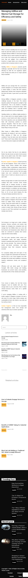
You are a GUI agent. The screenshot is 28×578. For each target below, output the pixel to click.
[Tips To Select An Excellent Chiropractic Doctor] (5, 497)
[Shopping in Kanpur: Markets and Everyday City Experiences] (5, 557)
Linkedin (12, 576)
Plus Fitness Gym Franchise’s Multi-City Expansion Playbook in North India (10, 343)
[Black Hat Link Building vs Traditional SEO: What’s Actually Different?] (14, 441)
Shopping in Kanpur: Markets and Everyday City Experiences (19, 557)
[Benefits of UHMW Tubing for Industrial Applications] (24, 350)
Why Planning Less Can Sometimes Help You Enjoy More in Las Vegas (10, 355)
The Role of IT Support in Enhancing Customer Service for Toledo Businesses (21, 374)
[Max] (5, 318)
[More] (22, 44)
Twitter (20, 576)
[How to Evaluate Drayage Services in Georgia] (24, 338)
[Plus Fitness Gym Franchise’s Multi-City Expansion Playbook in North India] (24, 344)
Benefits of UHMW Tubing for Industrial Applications (10, 349)
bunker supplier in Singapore (10, 161)
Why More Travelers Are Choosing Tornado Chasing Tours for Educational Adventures (19, 543)
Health (14, 490)
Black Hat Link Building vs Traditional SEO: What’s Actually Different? (12, 451)
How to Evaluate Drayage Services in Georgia (9, 337)
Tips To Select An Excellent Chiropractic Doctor (19, 497)
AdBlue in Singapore (11, 67)
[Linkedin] (7, 576)
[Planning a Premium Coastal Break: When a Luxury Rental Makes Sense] (5, 527)
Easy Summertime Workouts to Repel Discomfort (18, 485)
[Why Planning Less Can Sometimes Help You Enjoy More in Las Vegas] (24, 356)
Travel (14, 534)
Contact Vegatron (6, 306)
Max (11, 315)
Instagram (19, 573)
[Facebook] (5, 573)
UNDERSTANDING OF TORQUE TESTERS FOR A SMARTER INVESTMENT (6, 373)
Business (4, 20)
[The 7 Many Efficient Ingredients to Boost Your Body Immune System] (5, 509)
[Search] (25, 327)
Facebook (10, 573)
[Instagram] (15, 573)
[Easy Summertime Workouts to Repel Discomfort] (5, 485)
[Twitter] (16, 576)
